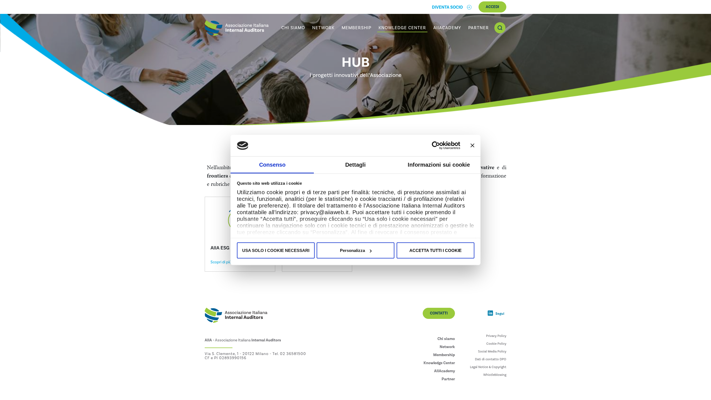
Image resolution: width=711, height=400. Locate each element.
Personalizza (352, 250)
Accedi (492, 6)
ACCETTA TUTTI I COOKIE (435, 250)
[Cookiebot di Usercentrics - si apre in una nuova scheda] (436, 145)
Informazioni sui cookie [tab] (439, 164)
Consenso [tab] (272, 164)
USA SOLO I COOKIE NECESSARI (275, 250)
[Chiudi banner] (472, 146)
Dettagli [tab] (355, 164)
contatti (439, 313)
